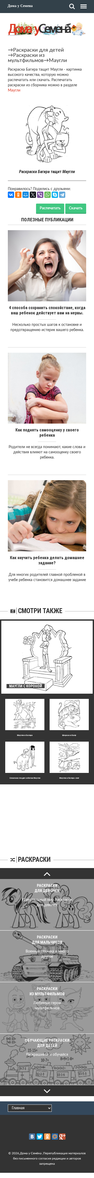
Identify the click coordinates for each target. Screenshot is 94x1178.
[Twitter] (40, 1136)
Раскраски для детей (38, 50)
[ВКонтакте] (11, 195)
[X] (33, 195)
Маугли (58, 60)
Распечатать (50, 208)
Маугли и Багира (25, 735)
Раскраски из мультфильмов (26, 58)
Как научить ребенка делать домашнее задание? (47, 560)
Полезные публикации (47, 219)
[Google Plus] (62, 1136)
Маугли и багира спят (69, 778)
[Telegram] (62, 195)
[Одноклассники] (18, 195)
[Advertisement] (47, 817)
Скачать (76, 208)
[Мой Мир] (25, 195)
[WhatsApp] (47, 195)
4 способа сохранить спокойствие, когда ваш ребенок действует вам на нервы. (47, 310)
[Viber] (40, 195)
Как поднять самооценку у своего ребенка (47, 433)
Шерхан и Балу (69, 735)
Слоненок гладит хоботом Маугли (24, 778)
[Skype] (55, 195)
